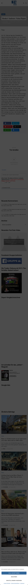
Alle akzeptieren (14, 573)
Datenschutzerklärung (15, 583)
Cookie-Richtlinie (7, 583)
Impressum (22, 583)
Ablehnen (14, 576)
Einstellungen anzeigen (14, 580)
